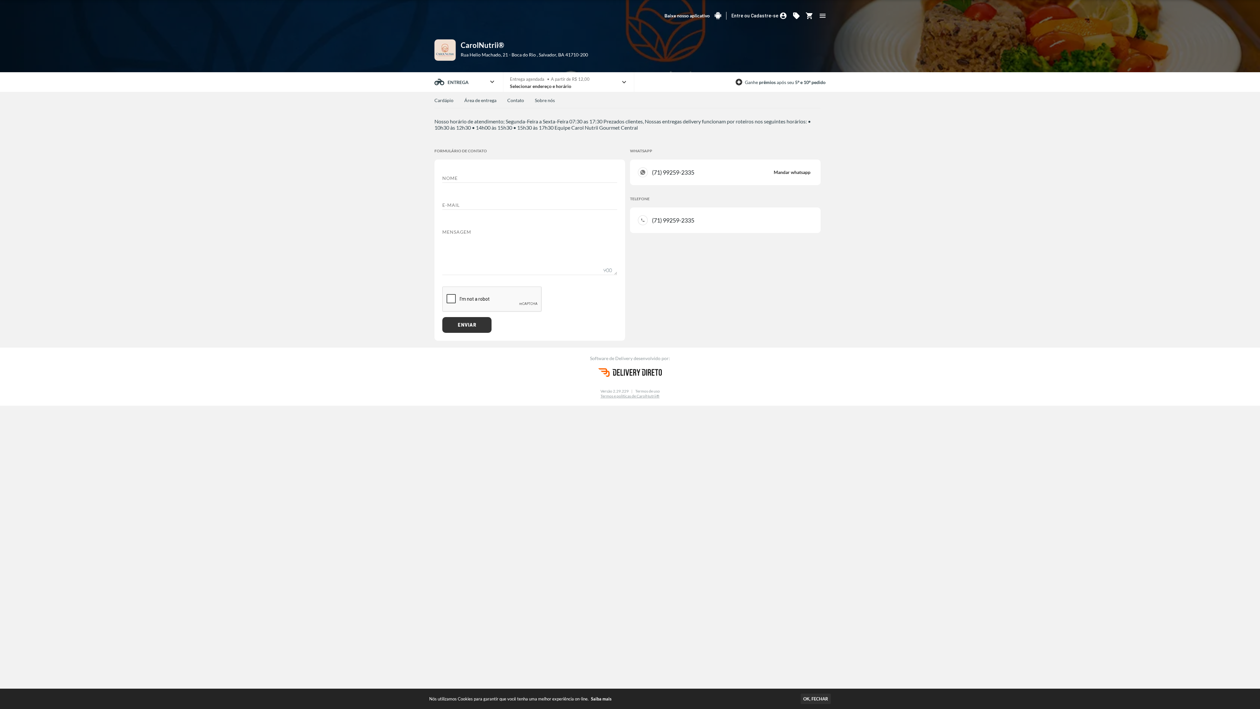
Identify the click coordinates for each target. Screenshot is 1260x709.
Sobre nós (545, 100)
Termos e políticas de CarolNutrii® (630, 396)
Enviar (467, 325)
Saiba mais (601, 698)
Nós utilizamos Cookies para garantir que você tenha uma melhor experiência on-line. (520, 698)
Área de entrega (480, 100)
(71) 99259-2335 (731, 172)
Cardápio (443, 100)
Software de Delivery (612, 358)
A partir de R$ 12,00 (570, 79)
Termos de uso (647, 391)
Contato (515, 100)
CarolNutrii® (482, 45)
